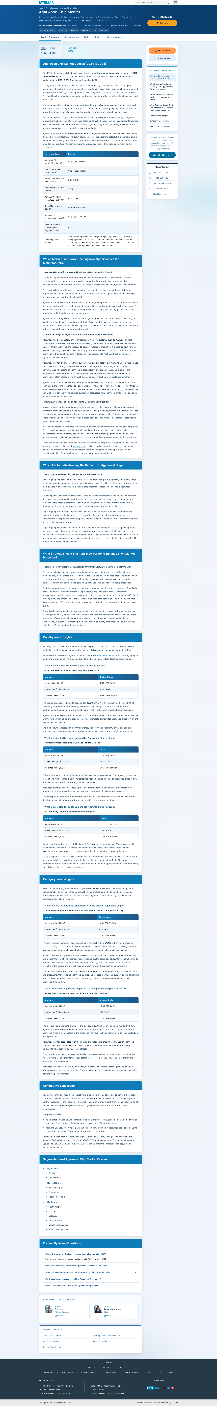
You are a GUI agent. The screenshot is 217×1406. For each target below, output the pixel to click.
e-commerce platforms (106, 655)
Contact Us (122, 1367)
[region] (91, 200)
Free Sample (164, 50)
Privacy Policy (111, 1372)
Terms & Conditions (131, 1372)
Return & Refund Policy (89, 1372)
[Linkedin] (168, 1387)
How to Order (48, 1372)
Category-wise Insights (160, 121)
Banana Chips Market (52, 1347)
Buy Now (164, 23)
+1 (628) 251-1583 (160, 178)
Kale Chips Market (51, 1341)
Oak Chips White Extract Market (106, 1335)
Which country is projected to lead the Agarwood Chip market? (73, 1279)
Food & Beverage (52, 8)
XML (160, 1372)
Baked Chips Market (101, 1341)
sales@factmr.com (160, 194)
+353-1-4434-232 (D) (161, 183)
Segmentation (71, 37)
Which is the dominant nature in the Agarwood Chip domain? (72, 1285)
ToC (97, 37)
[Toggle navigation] (175, 2)
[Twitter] (165, 1387)
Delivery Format (67, 1372)
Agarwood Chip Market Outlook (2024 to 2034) (160, 77)
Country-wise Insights (159, 115)
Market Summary (50, 37)
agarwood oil (79, 446)
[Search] (167, 3)
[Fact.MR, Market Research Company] (46, 2)
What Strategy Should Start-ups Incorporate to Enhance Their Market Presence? (162, 107)
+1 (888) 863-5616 (160, 189)
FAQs (86, 37)
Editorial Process (161, 155)
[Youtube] (172, 1387)
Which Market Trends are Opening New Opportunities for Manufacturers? (161, 86)
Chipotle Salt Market (52, 1335)
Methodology (113, 37)
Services (106, 1367)
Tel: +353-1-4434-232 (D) (100, 1393)
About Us (91, 1367)
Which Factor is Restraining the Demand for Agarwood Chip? (161, 97)
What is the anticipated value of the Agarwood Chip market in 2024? (75, 1254)
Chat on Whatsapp (160, 172)
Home (41, 8)
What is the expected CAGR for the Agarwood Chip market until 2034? (76, 1265)
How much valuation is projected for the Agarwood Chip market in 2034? (77, 1272)
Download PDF (164, 58)
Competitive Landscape (160, 126)
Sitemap (170, 1372)
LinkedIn (60, 1315)
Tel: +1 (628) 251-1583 (47, 1393)
